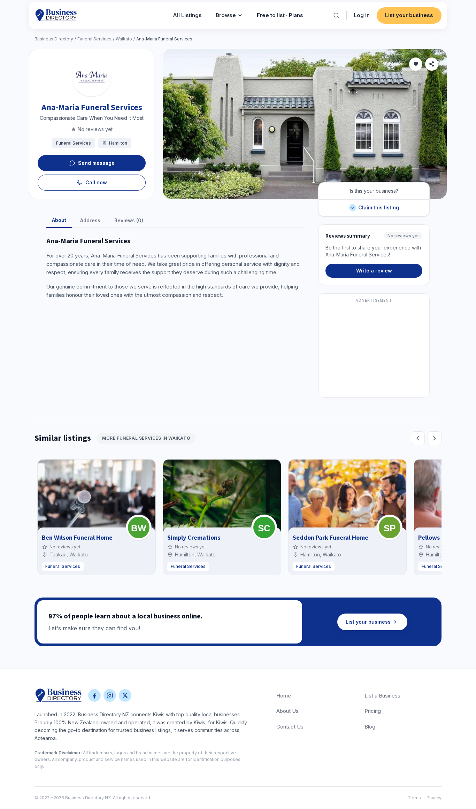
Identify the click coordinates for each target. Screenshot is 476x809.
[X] (125, 695)
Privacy (434, 797)
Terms (414, 797)
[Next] (435, 438)
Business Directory (53, 38)
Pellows (429, 537)
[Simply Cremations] (264, 527)
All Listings (187, 15)
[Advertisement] (373, 349)
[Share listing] (431, 64)
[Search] (336, 15)
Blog (369, 726)
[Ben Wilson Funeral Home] (138, 527)
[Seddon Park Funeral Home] (389, 527)
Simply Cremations (193, 537)
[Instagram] (109, 695)
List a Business (382, 695)
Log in (362, 15)
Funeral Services (94, 38)
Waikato (124, 38)
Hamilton (118, 143)
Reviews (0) (128, 220)
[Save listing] (415, 64)
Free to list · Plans (280, 15)
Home (283, 695)
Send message (96, 163)
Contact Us (290, 726)
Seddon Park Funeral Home (330, 537)
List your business (409, 15)
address (90, 220)
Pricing (372, 711)
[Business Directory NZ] (58, 695)
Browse (226, 15)
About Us (287, 711)
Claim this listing (378, 205)
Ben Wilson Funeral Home (77, 537)
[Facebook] (94, 695)
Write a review (374, 270)
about (59, 220)
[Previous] (418, 438)
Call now (96, 182)
